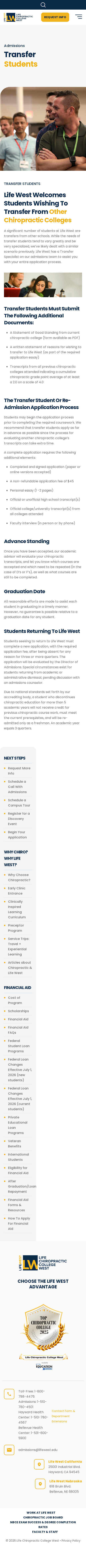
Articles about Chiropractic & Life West (20, 967)
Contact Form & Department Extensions (63, 1416)
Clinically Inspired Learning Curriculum (17, 909)
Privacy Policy (71, 1541)
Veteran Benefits (14, 1144)
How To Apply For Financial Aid (19, 1223)
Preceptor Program (16, 928)
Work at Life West (41, 1513)
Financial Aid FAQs (18, 1030)
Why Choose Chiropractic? (19, 877)
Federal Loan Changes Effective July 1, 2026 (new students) (20, 1069)
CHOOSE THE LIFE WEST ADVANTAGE (43, 1284)
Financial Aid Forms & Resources (18, 1205)
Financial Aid (18, 1019)
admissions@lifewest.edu (37, 1450)
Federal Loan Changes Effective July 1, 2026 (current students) (20, 1098)
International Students (18, 1157)
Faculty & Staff (45, 1532)
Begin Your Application (17, 835)
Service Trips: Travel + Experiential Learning (18, 946)
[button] (43, 4)
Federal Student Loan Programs (19, 1046)
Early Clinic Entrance (16, 891)
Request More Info (19, 771)
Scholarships (18, 1011)
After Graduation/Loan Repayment (20, 1186)
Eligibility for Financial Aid (18, 1170)
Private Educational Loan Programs (17, 1125)
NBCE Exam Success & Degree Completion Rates (43, 1524)
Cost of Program (15, 1000)
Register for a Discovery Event (19, 818)
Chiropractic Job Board (43, 1517)
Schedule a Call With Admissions (17, 786)
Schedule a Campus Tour (19, 803)
